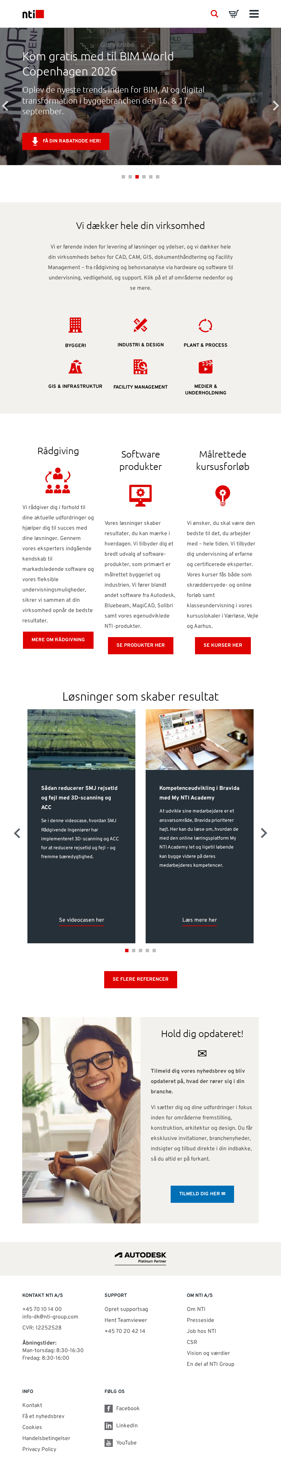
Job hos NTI (201, 1331)
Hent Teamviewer (126, 1320)
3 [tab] (137, 177)
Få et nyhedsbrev (43, 1416)
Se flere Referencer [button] (141, 979)
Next (275, 106)
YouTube (126, 1443)
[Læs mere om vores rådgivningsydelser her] (58, 480)
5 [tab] (150, 177)
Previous (5, 106)
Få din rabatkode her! (72, 141)
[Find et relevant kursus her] (223, 496)
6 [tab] (157, 177)
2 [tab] (130, 177)
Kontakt (32, 1405)
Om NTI (196, 1309)
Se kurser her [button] (223, 645)
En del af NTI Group (210, 1364)
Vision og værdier (208, 1353)
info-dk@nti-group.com (50, 1317)
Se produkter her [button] (141, 645)
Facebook (128, 1408)
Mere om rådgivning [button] (58, 640)
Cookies (32, 1427)
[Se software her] (140, 496)
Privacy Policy (39, 1449)
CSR (192, 1342)
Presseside (200, 1320)
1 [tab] (123, 177)
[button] (214, 13)
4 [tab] (144, 177)
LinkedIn (127, 1426)
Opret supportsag (126, 1309)
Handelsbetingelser (46, 1438)
